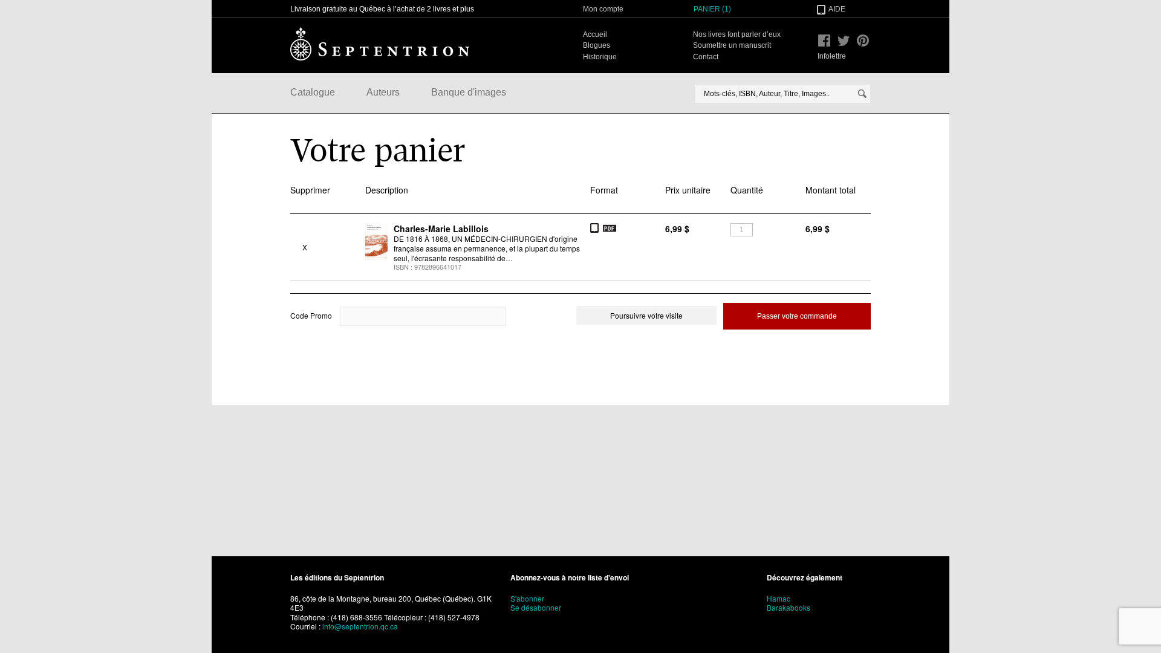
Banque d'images (468, 92)
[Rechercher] (862, 94)
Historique (600, 57)
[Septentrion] (379, 43)
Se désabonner (535, 607)
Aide (836, 9)
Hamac (778, 598)
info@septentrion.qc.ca (360, 626)
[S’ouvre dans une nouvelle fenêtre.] (824, 40)
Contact (705, 57)
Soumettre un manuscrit (732, 45)
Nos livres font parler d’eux (737, 34)
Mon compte (603, 9)
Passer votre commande (797, 316)
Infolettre (832, 56)
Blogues (596, 45)
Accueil (595, 34)
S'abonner (527, 598)
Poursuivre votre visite (646, 315)
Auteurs (383, 92)
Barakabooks (788, 607)
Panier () (712, 9)
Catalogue (312, 92)
